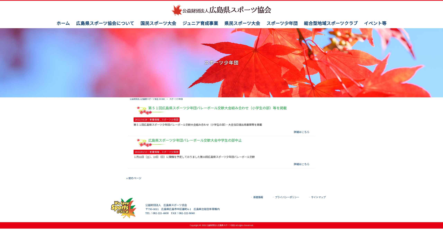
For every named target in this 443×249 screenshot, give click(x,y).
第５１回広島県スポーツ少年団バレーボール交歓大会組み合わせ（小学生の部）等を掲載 (217, 108)
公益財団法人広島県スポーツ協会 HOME (147, 99)
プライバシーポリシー (287, 197)
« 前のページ (133, 178)
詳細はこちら (301, 132)
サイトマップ (318, 197)
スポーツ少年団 (169, 119)
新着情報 (154, 119)
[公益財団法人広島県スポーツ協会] (221, 15)
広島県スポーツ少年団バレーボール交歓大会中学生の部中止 (195, 140)
